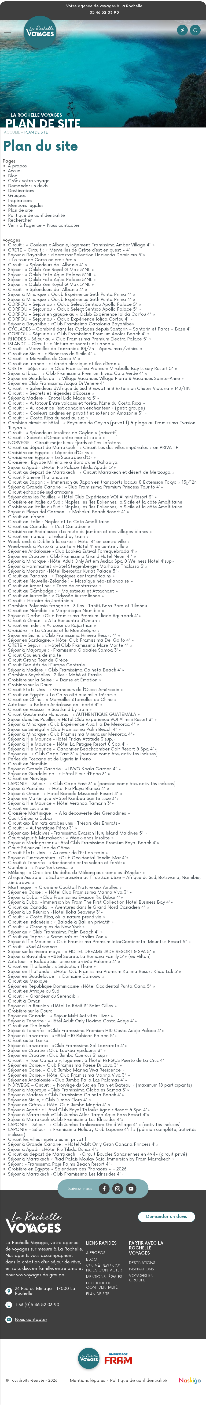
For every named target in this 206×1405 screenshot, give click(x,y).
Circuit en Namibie (27, 764)
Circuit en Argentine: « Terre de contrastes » (55, 586)
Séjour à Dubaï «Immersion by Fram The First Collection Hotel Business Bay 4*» (90, 902)
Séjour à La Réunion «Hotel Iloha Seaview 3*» (55, 912)
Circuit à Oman (24, 1001)
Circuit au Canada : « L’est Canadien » (49, 526)
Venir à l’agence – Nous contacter (43, 225)
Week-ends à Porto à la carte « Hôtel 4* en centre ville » (68, 546)
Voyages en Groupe (141, 1278)
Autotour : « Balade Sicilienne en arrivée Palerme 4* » (64, 961)
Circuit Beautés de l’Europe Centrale (46, 665)
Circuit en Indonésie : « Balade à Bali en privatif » (61, 922)
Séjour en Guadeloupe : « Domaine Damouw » (56, 976)
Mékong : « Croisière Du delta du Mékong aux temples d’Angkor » (76, 872)
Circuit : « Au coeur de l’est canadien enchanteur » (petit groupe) (76, 408)
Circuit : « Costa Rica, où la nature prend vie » (56, 917)
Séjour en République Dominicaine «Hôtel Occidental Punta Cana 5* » (81, 986)
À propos (17, 166)
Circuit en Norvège (27, 778)
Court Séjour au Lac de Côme (39, 848)
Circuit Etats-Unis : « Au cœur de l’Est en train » (58, 853)
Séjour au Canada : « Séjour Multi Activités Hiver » (60, 1016)
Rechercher (20, 220)
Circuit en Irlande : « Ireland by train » (48, 536)
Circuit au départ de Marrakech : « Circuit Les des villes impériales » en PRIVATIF (93, 447)
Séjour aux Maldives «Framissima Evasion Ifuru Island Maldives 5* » (78, 833)
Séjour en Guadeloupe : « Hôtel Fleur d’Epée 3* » (59, 774)
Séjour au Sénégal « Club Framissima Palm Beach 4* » (64, 729)
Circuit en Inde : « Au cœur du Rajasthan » (52, 625)
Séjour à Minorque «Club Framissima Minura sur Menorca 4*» (71, 734)
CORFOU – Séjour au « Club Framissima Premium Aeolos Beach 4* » (79, 334)
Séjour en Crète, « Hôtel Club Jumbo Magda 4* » (59, 1105)
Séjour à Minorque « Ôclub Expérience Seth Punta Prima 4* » (71, 294)
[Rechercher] (195, 30)
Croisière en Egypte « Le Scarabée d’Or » (52, 457)
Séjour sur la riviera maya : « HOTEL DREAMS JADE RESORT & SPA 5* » (81, 951)
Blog (12, 176)
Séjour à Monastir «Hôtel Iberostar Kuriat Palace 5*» (64, 571)
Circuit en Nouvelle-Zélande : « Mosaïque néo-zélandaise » (70, 581)
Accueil (12, 132)
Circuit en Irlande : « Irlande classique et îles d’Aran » (64, 363)
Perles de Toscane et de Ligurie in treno (49, 759)
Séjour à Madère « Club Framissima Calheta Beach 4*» (66, 670)
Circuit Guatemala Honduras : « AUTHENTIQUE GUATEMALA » (74, 714)
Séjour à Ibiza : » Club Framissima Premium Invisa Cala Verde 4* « (78, 373)
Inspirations (20, 200)
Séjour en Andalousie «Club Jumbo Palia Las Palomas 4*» (67, 1080)
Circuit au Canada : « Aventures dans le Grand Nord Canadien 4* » (78, 907)
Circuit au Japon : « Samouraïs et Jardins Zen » (57, 937)
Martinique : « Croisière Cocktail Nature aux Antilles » (65, 887)
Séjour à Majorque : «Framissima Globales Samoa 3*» (64, 650)
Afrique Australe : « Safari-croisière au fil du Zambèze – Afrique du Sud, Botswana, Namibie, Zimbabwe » (104, 880)
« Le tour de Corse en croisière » (42, 260)
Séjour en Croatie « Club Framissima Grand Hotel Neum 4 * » (72, 556)
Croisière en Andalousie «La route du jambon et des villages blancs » (80, 531)
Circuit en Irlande (26, 517)
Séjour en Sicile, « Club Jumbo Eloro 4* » (49, 1100)
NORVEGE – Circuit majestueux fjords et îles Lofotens (64, 442)
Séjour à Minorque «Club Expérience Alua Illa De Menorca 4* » (73, 724)
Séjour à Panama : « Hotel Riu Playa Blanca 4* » (58, 788)
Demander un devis (28, 186)
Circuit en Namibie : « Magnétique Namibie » (56, 610)
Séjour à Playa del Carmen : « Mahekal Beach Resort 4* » (68, 512)
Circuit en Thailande (29, 1026)
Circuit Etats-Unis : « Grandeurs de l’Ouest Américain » (65, 689)
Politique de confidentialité (36, 215)
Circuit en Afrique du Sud (33, 991)
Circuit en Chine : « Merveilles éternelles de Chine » (62, 699)
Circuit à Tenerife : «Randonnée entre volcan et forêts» (66, 862)
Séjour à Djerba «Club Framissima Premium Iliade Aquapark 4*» (74, 616)
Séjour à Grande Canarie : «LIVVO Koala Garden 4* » (64, 769)
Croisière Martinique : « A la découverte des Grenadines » (69, 813)
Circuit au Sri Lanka (28, 1040)
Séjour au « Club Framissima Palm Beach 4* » (55, 932)
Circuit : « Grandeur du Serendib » (44, 996)
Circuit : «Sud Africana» (33, 947)
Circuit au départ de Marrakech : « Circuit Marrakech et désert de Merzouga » (91, 472)
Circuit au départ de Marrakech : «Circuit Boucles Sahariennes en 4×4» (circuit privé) (97, 1154)
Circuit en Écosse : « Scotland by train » (50, 709)
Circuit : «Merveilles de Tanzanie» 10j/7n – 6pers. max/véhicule (75, 348)
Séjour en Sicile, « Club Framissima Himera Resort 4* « (65, 635)
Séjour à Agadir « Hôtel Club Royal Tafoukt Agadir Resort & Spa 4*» (79, 1110)
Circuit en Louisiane (28, 808)
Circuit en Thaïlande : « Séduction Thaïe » (52, 966)
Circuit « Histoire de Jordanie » (40, 600)
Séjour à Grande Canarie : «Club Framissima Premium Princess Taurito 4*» (85, 487)
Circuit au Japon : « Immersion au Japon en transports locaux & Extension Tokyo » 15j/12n (102, 482)
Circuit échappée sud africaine (40, 492)
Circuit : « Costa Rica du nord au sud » (48, 418)
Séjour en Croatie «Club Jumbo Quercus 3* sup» (58, 1055)
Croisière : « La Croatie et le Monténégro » (54, 630)
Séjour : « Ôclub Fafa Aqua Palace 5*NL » (52, 275)
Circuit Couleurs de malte (34, 655)
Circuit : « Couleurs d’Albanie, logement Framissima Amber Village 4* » (81, 245)
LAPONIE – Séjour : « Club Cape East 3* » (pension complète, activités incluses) (91, 783)
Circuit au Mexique (27, 981)
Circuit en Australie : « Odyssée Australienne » (56, 596)
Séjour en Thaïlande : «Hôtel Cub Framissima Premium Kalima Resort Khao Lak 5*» (94, 971)
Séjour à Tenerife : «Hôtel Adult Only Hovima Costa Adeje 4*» (72, 1021)
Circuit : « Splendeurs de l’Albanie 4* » (47, 265)
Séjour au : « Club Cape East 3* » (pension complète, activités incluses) (82, 754)
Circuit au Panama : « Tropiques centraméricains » (61, 576)
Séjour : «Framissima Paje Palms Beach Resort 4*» (60, 1164)
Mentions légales (25, 205)
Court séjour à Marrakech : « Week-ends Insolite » (61, 838)
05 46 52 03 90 (104, 12)
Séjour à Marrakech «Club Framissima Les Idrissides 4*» (66, 1119)
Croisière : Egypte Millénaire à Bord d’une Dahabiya (62, 462)
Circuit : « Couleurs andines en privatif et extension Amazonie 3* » (77, 413)
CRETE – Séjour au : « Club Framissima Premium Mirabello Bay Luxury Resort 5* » (92, 368)
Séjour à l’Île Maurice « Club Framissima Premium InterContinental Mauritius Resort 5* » (99, 941)
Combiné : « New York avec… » (40, 867)
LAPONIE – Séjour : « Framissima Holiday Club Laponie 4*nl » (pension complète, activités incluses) (102, 1132)
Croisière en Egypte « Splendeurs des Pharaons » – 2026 (67, 1169)
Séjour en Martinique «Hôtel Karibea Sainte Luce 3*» (63, 798)
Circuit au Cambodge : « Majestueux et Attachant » (63, 591)
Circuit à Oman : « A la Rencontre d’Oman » (54, 620)
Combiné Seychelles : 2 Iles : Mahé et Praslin (55, 675)
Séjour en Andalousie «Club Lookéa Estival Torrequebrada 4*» (72, 551)
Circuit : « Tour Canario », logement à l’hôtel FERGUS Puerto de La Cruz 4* (86, 1060)
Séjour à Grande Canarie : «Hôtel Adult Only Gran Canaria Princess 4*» (83, 1144)
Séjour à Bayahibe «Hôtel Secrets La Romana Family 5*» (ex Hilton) (79, 956)
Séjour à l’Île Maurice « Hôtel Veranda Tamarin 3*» (61, 803)
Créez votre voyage (29, 181)
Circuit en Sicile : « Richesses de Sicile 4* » (52, 354)
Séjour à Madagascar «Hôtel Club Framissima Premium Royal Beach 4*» (83, 843)
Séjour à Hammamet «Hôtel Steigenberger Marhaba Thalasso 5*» (78, 566)
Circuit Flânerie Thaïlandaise (38, 477)
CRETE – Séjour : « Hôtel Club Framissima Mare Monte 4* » (70, 645)
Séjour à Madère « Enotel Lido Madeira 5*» (53, 398)
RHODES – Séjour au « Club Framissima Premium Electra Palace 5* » (80, 339)
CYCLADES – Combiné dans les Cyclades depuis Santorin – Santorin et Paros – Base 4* (99, 329)
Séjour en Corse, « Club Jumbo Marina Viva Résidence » (66, 1070)
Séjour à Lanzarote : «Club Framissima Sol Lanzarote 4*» (67, 1045)
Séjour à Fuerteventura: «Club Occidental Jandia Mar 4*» (68, 858)
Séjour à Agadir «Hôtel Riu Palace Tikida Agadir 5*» (62, 467)
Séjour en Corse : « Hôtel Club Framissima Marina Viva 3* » (70, 892)
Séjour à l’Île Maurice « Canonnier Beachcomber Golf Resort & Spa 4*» (82, 749)
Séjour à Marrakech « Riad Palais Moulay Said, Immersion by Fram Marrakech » (91, 1159)
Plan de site (20, 210)
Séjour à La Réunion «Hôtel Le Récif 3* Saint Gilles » (62, 1006)
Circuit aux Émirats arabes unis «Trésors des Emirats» (64, 823)
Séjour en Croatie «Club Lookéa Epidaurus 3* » (57, 1050)
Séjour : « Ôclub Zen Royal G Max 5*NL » (51, 269)
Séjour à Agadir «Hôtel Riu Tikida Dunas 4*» (53, 1149)
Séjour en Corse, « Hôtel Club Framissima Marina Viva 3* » (69, 1075)
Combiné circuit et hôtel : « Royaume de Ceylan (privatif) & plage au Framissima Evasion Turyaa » (101, 425)
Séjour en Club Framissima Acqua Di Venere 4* (56, 383)
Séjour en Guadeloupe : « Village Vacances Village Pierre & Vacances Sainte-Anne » (96, 378)
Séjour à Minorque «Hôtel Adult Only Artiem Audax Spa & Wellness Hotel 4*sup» (91, 561)
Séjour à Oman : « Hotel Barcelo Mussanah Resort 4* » (65, 793)
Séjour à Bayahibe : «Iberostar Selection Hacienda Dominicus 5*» (76, 255)
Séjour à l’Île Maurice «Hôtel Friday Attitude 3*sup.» (62, 739)
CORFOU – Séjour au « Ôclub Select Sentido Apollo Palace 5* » (74, 304)
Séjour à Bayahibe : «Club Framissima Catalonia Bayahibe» (71, 324)
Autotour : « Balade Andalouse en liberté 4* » (55, 704)
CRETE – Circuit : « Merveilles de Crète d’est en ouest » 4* (69, 250)
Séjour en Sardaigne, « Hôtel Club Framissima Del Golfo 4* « (72, 640)
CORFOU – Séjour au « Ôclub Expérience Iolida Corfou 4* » (70, 319)
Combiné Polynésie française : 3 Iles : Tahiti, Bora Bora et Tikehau (77, 606)
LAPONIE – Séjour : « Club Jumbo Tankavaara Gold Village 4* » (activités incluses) (94, 1124)
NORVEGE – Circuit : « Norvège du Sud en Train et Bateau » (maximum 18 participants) (100, 1085)
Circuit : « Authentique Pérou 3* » (42, 828)
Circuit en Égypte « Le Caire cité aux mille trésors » (62, 695)
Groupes (17, 195)
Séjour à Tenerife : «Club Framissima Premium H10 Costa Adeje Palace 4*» (86, 1030)
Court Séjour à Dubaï (30, 818)
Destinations (21, 190)
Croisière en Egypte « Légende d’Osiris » (50, 452)
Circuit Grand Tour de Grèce (38, 660)
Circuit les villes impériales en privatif (47, 1139)
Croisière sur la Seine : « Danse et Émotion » (54, 680)
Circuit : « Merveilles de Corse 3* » (44, 358)
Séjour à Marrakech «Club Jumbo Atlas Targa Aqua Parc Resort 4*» (78, 1114)
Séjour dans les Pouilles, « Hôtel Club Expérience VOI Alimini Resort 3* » (82, 497)
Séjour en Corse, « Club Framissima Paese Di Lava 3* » (65, 1065)
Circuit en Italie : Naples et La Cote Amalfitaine (58, 521)
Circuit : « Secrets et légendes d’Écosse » (51, 393)
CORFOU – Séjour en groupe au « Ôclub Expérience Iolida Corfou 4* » (81, 314)
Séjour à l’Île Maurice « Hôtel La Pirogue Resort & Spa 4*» (68, 744)
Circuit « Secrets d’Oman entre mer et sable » (56, 437)
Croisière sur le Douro (30, 685)
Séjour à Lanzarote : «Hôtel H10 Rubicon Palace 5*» (62, 1036)
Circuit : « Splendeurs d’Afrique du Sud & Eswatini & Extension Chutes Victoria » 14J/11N (99, 388)
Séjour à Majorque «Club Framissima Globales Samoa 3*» (68, 1090)
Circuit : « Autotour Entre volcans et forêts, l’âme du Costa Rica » (76, 403)
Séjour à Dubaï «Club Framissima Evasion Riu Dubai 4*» (65, 897)
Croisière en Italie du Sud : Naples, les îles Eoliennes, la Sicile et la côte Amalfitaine (95, 502)
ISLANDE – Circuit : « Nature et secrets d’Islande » (61, 344)
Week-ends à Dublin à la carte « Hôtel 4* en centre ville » (69, 541)
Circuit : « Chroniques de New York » (46, 927)
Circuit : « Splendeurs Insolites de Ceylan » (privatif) (62, 433)
